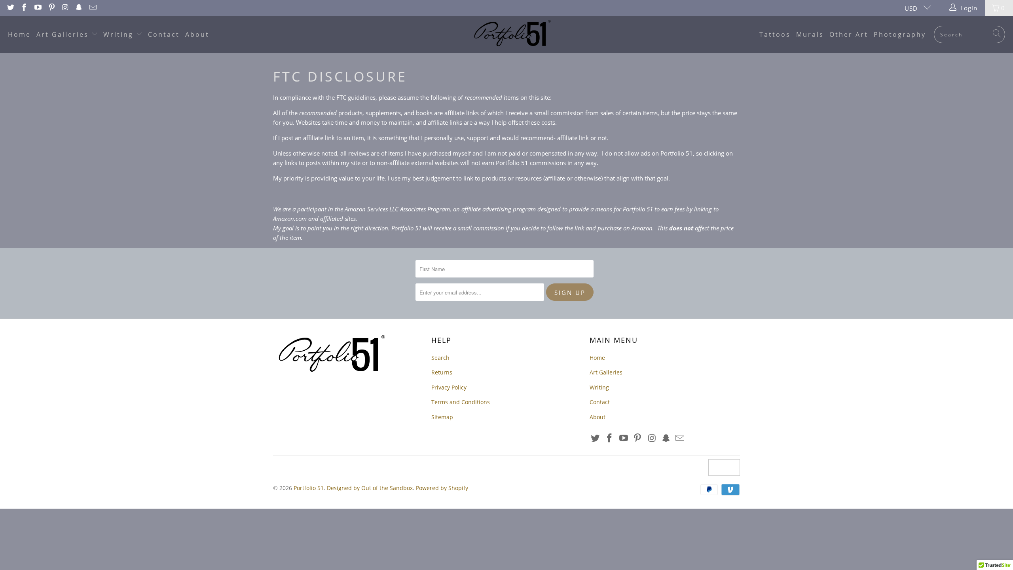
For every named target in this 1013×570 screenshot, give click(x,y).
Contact (164, 34)
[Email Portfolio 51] (92, 8)
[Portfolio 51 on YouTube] (37, 8)
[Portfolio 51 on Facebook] (24, 8)
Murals (810, 34)
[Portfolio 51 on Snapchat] (78, 8)
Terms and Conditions (460, 402)
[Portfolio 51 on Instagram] (65, 8)
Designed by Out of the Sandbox (370, 488)
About (197, 34)
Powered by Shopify (442, 488)
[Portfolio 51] (510, 34)
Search (440, 357)
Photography (900, 34)
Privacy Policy (449, 387)
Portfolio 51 (309, 488)
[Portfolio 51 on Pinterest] (51, 8)
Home (19, 34)
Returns (441, 372)
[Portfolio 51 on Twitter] (10, 8)
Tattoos (775, 34)
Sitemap (442, 417)
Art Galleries (63, 34)
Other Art (848, 34)
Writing (119, 34)
